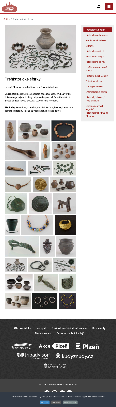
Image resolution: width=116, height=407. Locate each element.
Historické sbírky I (95, 51)
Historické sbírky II (95, 56)
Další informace (70, 402)
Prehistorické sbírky (96, 29)
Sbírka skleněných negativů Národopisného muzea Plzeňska (97, 111)
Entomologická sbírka (96, 92)
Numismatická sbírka (96, 40)
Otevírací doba (22, 328)
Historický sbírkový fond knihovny (95, 99)
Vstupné (41, 328)
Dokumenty (98, 328)
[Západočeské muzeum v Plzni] (31, 9)
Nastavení (56, 402)
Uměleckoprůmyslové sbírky (96, 69)
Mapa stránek (43, 333)
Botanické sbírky (94, 81)
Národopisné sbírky (95, 62)
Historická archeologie (97, 35)
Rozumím (44, 402)
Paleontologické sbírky (97, 76)
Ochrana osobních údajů (70, 333)
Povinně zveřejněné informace (69, 328)
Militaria (90, 45)
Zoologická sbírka (94, 86)
